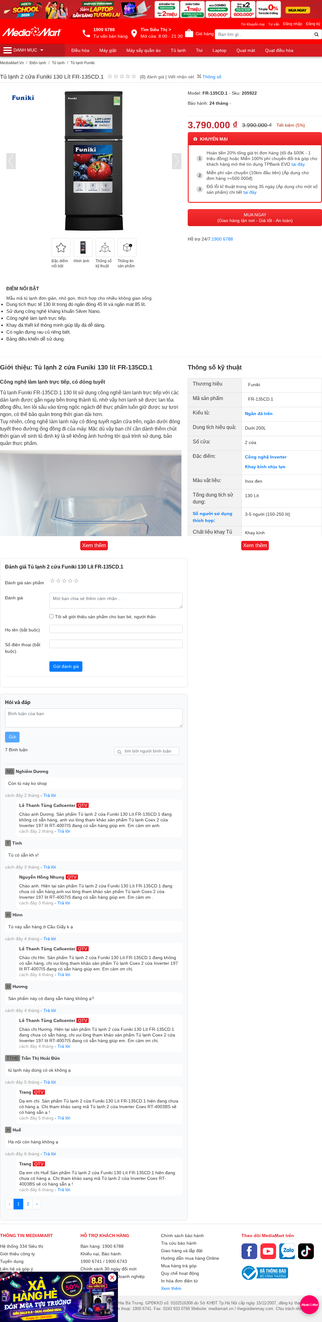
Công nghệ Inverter (265, 456)
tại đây (297, 164)
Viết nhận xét (181, 76)
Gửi (12, 736)
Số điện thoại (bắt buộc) (22, 648)
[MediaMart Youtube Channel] (268, 1251)
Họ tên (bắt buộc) (22, 629)
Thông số (211, 76)
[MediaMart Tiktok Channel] (306, 1251)
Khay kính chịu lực (265, 466)
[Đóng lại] (112, 1277)
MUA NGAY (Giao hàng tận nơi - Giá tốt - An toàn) (255, 217)
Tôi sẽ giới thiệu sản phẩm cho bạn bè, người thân (105, 616)
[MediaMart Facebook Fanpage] (249, 1251)
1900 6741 (91, 1261)
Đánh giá (14, 597)
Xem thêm (171, 1288)
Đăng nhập (292, 24)
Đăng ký (313, 24)
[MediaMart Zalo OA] (287, 1251)
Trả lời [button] (49, 795)
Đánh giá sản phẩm (24, 582)
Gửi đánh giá (66, 666)
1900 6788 (222, 239)
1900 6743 (116, 1261)
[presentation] (11, 161)
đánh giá (155, 76)
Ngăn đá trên (259, 413)
